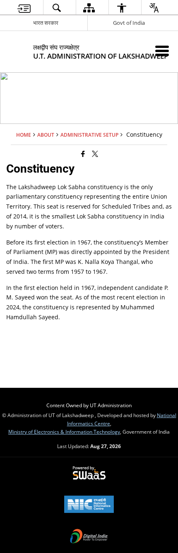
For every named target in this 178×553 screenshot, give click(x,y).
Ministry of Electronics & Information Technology (64, 431)
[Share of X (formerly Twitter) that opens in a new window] (95, 153)
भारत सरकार (45, 22)
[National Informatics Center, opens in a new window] (89, 505)
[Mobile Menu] (162, 50)
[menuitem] (24, 7)
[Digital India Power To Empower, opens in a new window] (89, 537)
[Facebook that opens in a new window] (83, 153)
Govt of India (129, 22)
